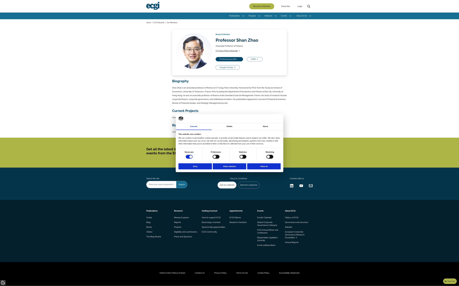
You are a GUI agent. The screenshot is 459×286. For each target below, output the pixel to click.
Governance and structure (296, 222)
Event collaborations (266, 245)
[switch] (216, 157)
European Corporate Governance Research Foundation (294, 235)
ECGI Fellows (235, 217)
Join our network (227, 185)
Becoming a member (211, 222)
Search (309, 6)
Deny (195, 166)
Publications (234, 16)
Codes (149, 217)
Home (148, 22)
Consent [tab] (193, 126)
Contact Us (200, 273)
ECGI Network (158, 22)
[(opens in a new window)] (292, 186)
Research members (238, 222)
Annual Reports (292, 242)
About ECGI (302, 16)
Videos (149, 232)
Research (178, 211)
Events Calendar (264, 217)
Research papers (181, 217)
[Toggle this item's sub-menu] (243, 16)
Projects (252, 16)
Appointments (236, 211)
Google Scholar (226, 67)
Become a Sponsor (248, 185)
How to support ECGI (211, 217)
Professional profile (228, 59)
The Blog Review (153, 237)
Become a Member (261, 6)
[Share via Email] (311, 186)
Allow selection (229, 166)
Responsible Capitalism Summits (267, 239)
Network (268, 16)
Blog (148, 222)
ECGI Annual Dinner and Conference (267, 231)
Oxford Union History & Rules (172, 273)
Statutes (288, 227)
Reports (177, 222)
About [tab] (265, 126)
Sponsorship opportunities (213, 227)
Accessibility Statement (289, 273)
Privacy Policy (220, 273)
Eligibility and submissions (185, 232)
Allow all (264, 166)
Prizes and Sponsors (183, 237)
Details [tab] (229, 126)
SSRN (253, 59)
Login (299, 6)
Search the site (152, 178)
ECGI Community (209, 232)
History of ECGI (291, 217)
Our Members (172, 22)
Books (149, 227)
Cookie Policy (263, 273)
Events (284, 16)
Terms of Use (242, 273)
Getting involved (209, 211)
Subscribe (285, 6)
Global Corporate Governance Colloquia (267, 223)
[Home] (152, 6)
